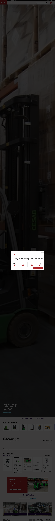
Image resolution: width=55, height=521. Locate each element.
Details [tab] (27, 254)
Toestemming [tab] (16, 254)
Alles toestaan (38, 268)
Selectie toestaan (27, 268)
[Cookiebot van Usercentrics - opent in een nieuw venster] (40, 252)
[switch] (23, 265)
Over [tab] (38, 254)
